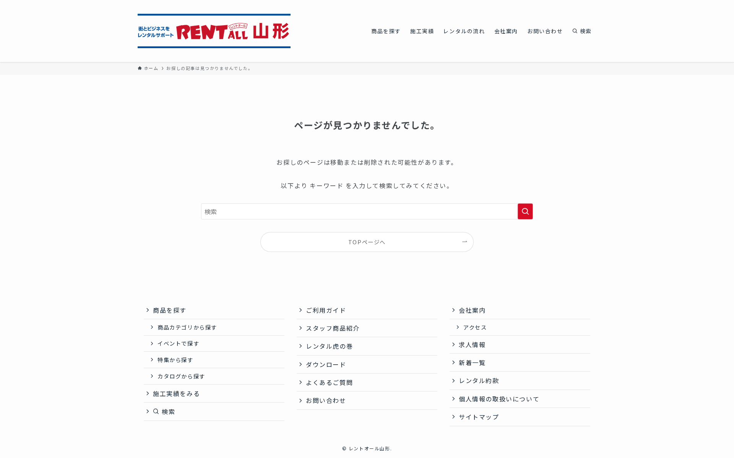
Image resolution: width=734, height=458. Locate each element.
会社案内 (472, 310)
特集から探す (175, 360)
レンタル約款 (479, 380)
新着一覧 (472, 362)
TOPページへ (367, 242)
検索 (167, 411)
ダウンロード (326, 364)
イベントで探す (178, 343)
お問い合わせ (326, 400)
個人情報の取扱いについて (499, 398)
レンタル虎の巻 (329, 346)
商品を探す (170, 310)
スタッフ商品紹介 (333, 328)
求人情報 (472, 344)
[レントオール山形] (214, 31)
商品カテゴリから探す (187, 327)
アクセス (475, 327)
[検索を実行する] (525, 211)
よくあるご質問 (329, 382)
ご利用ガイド (326, 310)
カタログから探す (181, 376)
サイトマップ (479, 416)
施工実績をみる (176, 393)
